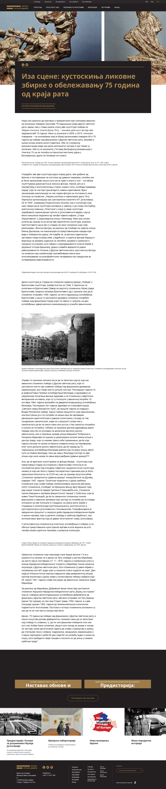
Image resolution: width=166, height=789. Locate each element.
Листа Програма (103, 775)
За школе (47, 2)
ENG (152, 2)
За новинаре (86, 2)
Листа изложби (103, 767)
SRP (147, 2)
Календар (92, 7)
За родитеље (60, 2)
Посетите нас (52, 7)
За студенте (73, 2)
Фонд (117, 7)
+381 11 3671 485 (49, 775)
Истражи (106, 7)
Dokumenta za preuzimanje (92, 780)
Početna (38, 7)
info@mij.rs (47, 773)
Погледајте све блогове (83, 698)
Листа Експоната (103, 771)
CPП (157, 2)
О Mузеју (37, 2)
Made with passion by (124, 782)
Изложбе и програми (74, 7)
